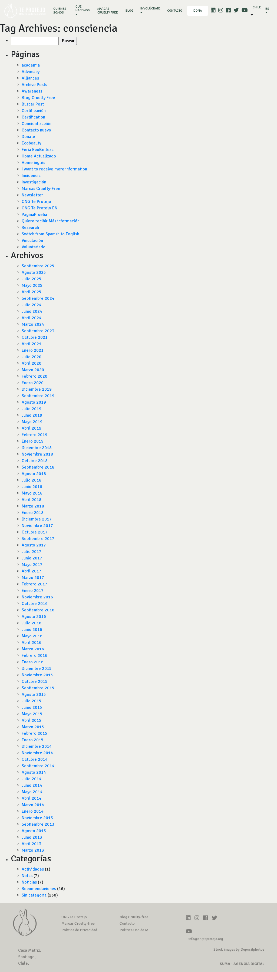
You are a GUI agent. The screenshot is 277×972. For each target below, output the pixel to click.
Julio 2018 (31, 480)
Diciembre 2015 (37, 668)
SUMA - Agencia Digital (242, 963)
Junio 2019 (32, 415)
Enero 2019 (33, 441)
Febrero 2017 (34, 584)
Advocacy (30, 71)
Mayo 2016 (32, 636)
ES (267, 9)
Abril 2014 (31, 798)
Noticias (29, 882)
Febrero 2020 (34, 376)
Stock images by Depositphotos (238, 949)
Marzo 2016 (33, 649)
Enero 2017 (33, 590)
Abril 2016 (31, 642)
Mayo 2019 (32, 421)
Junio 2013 (32, 837)
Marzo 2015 (33, 727)
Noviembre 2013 (37, 818)
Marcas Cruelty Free (107, 11)
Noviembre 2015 (37, 675)
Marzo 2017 (33, 577)
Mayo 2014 (32, 792)
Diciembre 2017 (37, 519)
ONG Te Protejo (36, 201)
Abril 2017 (31, 571)
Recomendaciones (39, 888)
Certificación (34, 110)
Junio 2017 (32, 558)
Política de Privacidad (79, 930)
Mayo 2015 (32, 714)
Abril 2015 (31, 720)
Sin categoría (34, 895)
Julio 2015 (31, 701)
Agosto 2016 (34, 616)
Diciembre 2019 (37, 389)
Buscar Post (33, 104)
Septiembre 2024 (38, 298)
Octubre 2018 (35, 460)
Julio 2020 (31, 357)
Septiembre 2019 (38, 395)
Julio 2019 (31, 408)
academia (31, 65)
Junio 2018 (32, 486)
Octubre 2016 (35, 603)
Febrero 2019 (34, 434)
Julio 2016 (31, 623)
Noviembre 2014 (37, 753)
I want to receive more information (54, 169)
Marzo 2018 (33, 506)
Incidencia (31, 175)
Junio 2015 (32, 707)
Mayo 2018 (32, 493)
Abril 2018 (31, 499)
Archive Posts (34, 84)
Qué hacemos (82, 8)
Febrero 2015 (34, 733)
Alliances (30, 78)
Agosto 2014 (34, 772)
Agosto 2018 (34, 473)
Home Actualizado (39, 156)
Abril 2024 (31, 318)
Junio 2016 (32, 629)
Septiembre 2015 (38, 688)
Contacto (174, 11)
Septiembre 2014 (38, 766)
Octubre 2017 (35, 532)
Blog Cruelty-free (134, 917)
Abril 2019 (31, 428)
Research (30, 227)
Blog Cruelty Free (38, 97)
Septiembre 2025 (38, 266)
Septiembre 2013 (38, 824)
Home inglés (33, 162)
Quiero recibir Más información (51, 221)
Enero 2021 (33, 350)
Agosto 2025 (34, 272)
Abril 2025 (31, 292)
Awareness (32, 91)
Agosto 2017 (34, 545)
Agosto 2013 (34, 830)
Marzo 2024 (33, 324)
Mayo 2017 (32, 564)
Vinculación (32, 240)
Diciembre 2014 (37, 746)
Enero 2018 (33, 512)
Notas (27, 875)
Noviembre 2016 (37, 597)
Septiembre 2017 (38, 538)
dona (197, 11)
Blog (129, 11)
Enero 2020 (33, 382)
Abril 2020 (31, 363)
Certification (33, 117)
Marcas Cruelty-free (78, 923)
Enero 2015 (33, 740)
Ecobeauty (31, 143)
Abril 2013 (31, 843)
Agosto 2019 (34, 402)
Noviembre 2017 (37, 525)
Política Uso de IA (134, 930)
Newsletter (32, 195)
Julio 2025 (31, 279)
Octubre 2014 (35, 759)
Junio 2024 (32, 311)
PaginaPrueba (34, 214)
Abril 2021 (31, 344)
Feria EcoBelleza (38, 149)
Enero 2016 (33, 662)
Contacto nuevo (36, 130)
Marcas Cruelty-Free (41, 188)
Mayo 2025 (32, 285)
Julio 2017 (31, 551)
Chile (257, 7)
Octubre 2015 (35, 681)
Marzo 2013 (33, 850)
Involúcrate (150, 8)
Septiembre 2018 (38, 467)
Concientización (36, 123)
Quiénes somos (62, 11)
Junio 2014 (32, 785)
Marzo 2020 (33, 370)
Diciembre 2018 (37, 447)
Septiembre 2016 (38, 610)
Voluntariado (33, 247)
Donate (28, 136)
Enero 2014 (33, 811)
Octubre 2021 (35, 337)
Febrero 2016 (34, 655)
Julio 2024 (31, 305)
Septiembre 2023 (38, 331)
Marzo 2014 (33, 805)
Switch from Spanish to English (50, 234)
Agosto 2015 (34, 694)
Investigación (34, 182)
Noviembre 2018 (37, 454)
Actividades (33, 869)
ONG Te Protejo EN (39, 208)
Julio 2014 (31, 779)
